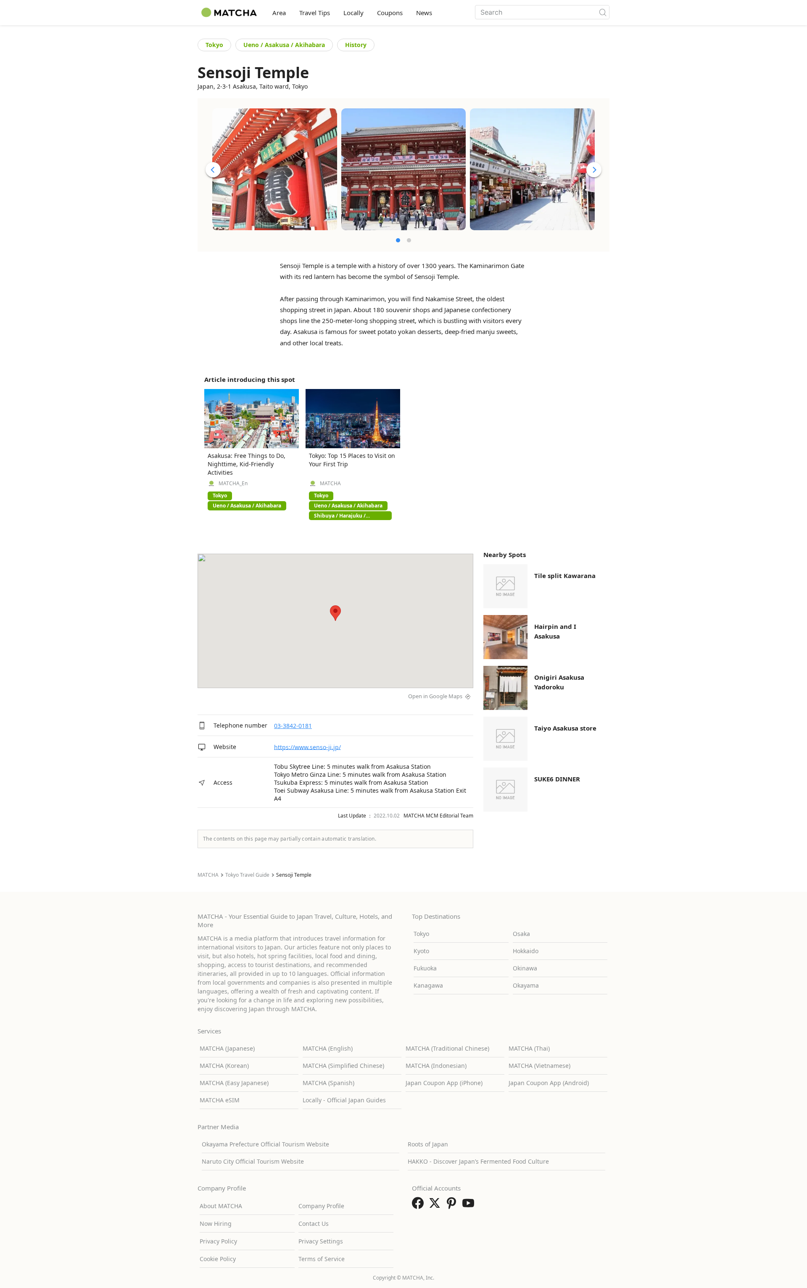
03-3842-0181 (293, 726)
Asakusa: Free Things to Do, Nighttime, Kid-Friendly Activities (246, 464)
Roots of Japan (428, 1144)
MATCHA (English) (328, 1048)
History (356, 45)
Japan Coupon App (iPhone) (444, 1083)
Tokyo (214, 45)
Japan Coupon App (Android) (549, 1083)
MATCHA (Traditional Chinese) (447, 1048)
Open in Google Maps (435, 696)
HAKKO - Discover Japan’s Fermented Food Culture (478, 1161)
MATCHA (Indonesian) (436, 1066)
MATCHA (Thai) (529, 1048)
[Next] (593, 169)
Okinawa (525, 968)
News (424, 12)
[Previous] (213, 169)
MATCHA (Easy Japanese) (234, 1083)
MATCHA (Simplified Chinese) (343, 1066)
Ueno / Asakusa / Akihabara (284, 45)
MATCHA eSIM (220, 1100)
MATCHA (330, 483)
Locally (353, 12)
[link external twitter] (436, 1205)
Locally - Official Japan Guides (344, 1100)
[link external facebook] (419, 1205)
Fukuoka (425, 968)
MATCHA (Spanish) (328, 1083)
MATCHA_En (233, 483)
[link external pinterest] (453, 1205)
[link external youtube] (469, 1205)
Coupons (390, 12)
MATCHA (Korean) (224, 1066)
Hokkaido (525, 951)
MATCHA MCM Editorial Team (438, 815)
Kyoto (421, 951)
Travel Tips (314, 12)
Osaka (521, 934)
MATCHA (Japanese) (227, 1048)
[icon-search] (602, 12)
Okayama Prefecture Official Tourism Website (265, 1144)
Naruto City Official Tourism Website (253, 1161)
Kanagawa (428, 985)
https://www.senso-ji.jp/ (307, 747)
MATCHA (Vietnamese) (539, 1066)
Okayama (526, 985)
